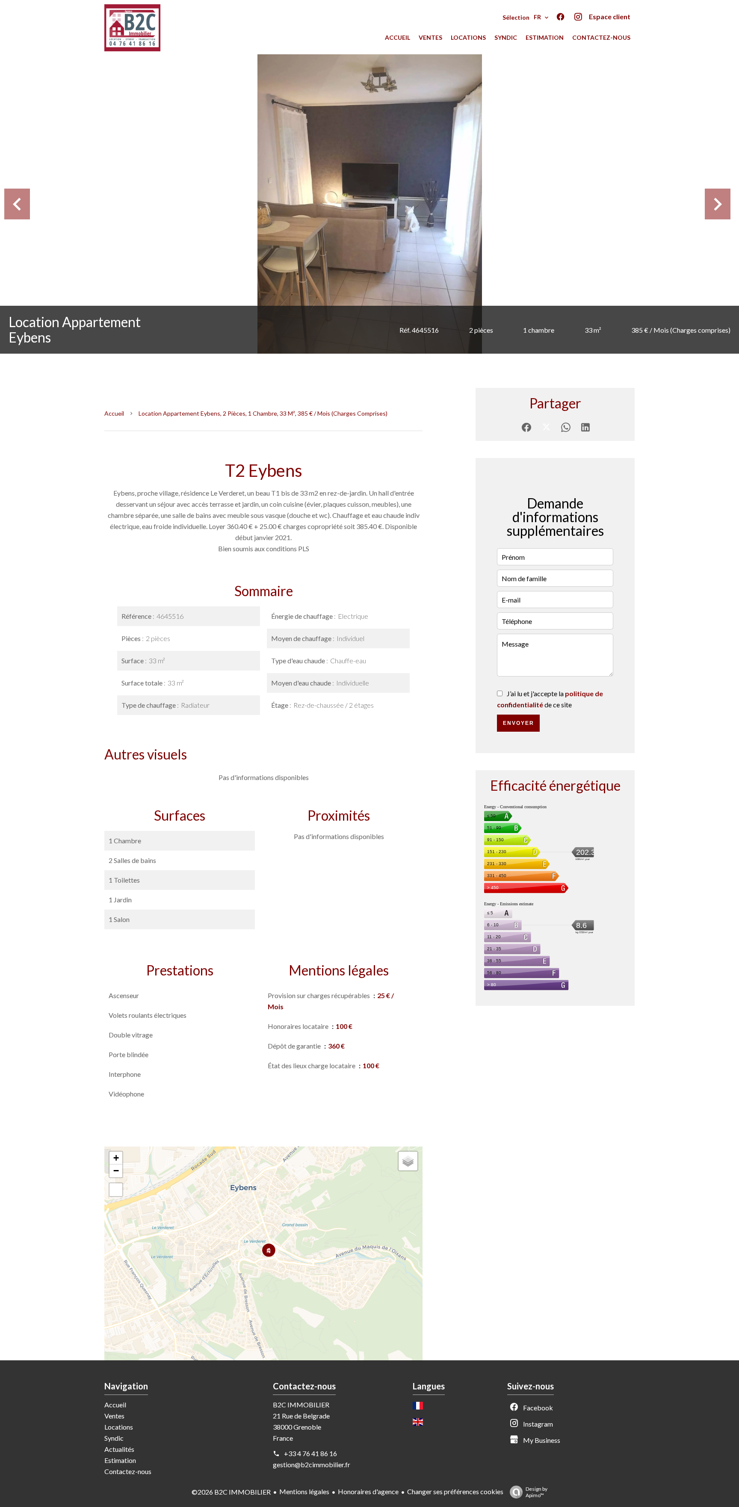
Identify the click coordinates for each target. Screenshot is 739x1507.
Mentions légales (304, 1491)
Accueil (114, 413)
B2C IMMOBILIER (301, 1405)
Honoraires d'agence (368, 1491)
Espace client (609, 16)
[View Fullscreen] (115, 1189)
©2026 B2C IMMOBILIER (231, 1492)
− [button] (116, 1170)
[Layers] (408, 1161)
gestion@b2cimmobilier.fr (311, 1464)
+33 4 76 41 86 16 (310, 1453)
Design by (536, 1492)
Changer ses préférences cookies (455, 1491)
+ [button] (116, 1157)
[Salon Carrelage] (369, 204)
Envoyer (518, 723)
